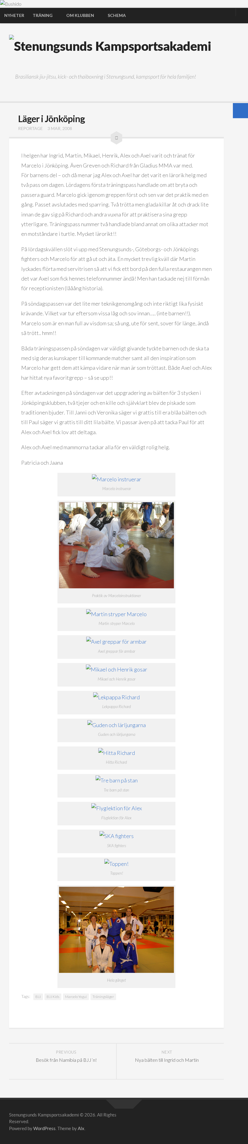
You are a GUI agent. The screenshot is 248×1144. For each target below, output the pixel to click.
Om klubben (80, 15)
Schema (117, 15)
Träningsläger (103, 996)
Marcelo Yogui (76, 996)
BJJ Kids (53, 996)
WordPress (44, 1128)
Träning (43, 15)
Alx (81, 1128)
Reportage (30, 128)
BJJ (38, 996)
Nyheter (14, 15)
